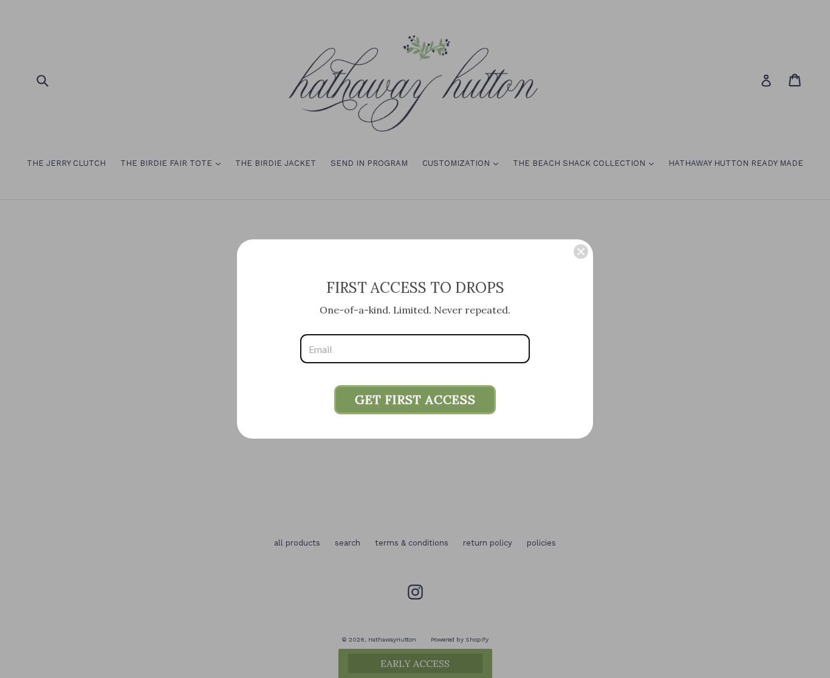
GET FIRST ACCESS (415, 399)
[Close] (581, 251)
